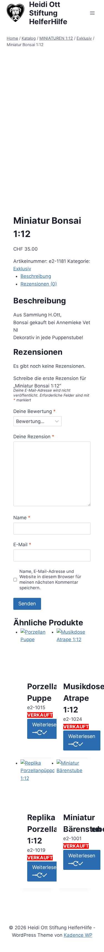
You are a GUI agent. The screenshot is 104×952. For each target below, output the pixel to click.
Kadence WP (78, 935)
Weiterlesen (45, 724)
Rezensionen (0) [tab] (39, 284)
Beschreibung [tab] (36, 276)
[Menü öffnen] (92, 13)
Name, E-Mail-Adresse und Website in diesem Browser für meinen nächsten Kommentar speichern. (50, 580)
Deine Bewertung (34, 411)
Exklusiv (22, 268)
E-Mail (22, 544)
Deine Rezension (33, 436)
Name (22, 517)
